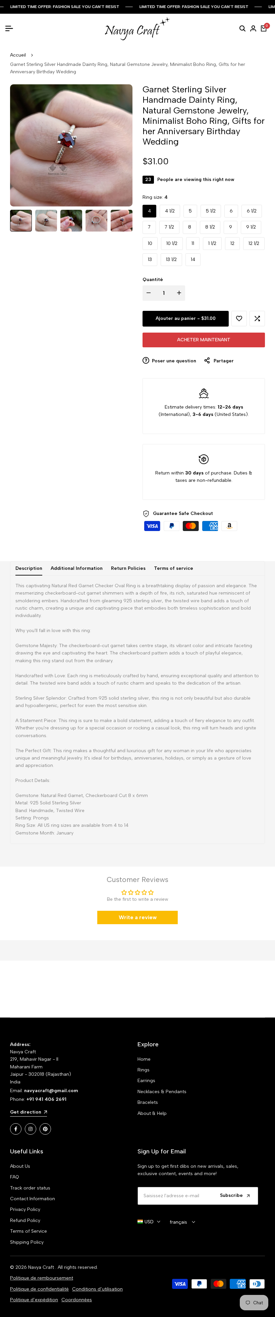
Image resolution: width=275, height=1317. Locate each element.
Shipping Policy (27, 1242)
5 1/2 (211, 211)
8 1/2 (210, 227)
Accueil (18, 55)
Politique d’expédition (34, 1300)
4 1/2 (170, 211)
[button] (239, 318)
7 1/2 (169, 227)
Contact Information (32, 1199)
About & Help (152, 1113)
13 (150, 259)
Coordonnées (76, 1300)
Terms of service (173, 568)
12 (232, 243)
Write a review (138, 917)
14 (193, 259)
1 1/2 (212, 243)
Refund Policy (25, 1220)
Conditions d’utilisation (97, 1289)
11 (192, 243)
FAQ (14, 1177)
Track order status (30, 1188)
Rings (144, 1070)
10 (150, 243)
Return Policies (128, 568)
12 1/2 (254, 243)
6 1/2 (252, 211)
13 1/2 (171, 259)
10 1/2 (171, 243)
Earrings (146, 1080)
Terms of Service (28, 1231)
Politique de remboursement (41, 1278)
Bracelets (148, 1102)
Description (28, 568)
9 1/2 (251, 227)
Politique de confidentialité (39, 1289)
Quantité (153, 279)
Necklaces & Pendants (162, 1091)
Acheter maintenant (203, 340)
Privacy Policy (25, 1209)
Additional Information (77, 568)
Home (144, 1059)
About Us (20, 1166)
